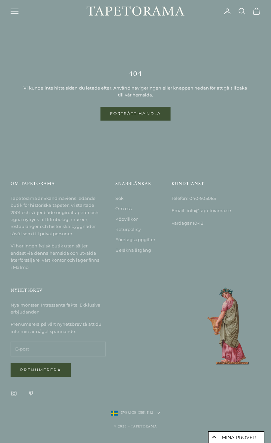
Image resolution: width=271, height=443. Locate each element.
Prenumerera (40, 369)
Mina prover (239, 437)
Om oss (123, 208)
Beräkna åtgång (133, 250)
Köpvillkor (126, 219)
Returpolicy (127, 229)
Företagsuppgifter (135, 239)
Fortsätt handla (135, 113)
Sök (119, 198)
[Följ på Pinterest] (31, 393)
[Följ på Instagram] (14, 393)
